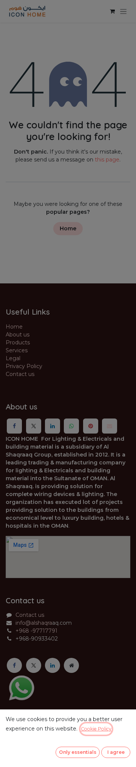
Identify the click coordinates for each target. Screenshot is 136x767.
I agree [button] (116, 752)
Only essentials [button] (77, 752)
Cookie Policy (96, 729)
